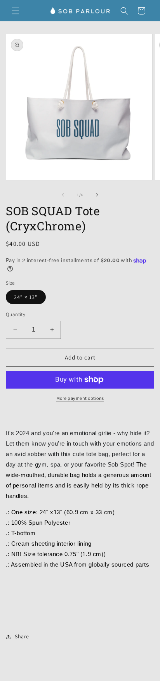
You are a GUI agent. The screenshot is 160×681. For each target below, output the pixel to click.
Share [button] (22, 636)
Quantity (15, 314)
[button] (15, 10)
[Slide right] (97, 194)
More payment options (80, 398)
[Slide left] (62, 194)
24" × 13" (26, 297)
